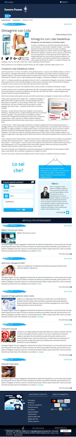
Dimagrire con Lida (28, 20)
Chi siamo (9, 2)
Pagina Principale (5, 20)
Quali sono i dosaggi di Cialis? (13, 263)
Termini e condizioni (35, 405)
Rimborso (31, 403)
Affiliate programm (33, 421)
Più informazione (65, 254)
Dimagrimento (16, 20)
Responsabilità (33, 412)
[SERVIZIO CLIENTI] (15, 402)
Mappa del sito (33, 419)
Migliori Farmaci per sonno (12, 230)
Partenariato (32, 414)
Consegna (31, 400)
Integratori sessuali (9, 329)
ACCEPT (66, 431)
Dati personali (33, 407)
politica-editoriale (34, 417)
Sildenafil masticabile (9, 364)
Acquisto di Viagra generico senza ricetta (17, 296)
